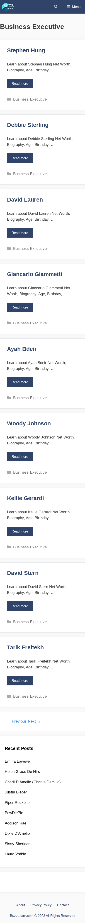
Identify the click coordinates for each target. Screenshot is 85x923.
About (20, 905)
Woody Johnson (29, 423)
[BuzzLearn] (8, 7)
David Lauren (25, 199)
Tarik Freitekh (25, 647)
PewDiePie (14, 813)
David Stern (23, 573)
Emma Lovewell (18, 761)
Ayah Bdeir (22, 349)
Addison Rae (15, 823)
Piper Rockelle (17, 802)
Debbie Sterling (28, 125)
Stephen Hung (26, 50)
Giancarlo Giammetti (34, 274)
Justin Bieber (16, 792)
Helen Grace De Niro (22, 771)
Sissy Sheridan (17, 844)
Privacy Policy (41, 905)
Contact (63, 905)
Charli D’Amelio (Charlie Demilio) (33, 782)
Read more (21, 85)
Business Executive (30, 99)
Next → (34, 721)
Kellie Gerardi (25, 498)
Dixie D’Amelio (17, 833)
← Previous (17, 721)
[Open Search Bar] (56, 7)
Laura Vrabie (15, 854)
